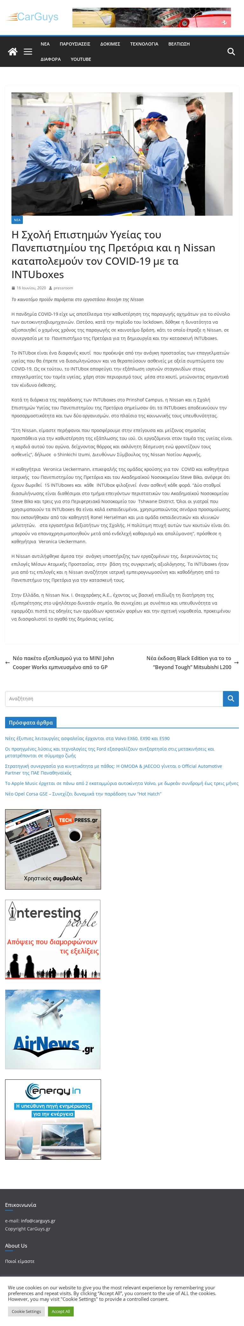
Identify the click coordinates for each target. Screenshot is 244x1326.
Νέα (45, 44)
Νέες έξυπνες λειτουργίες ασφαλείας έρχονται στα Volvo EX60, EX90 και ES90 (87, 738)
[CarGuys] (12, 51)
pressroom (63, 288)
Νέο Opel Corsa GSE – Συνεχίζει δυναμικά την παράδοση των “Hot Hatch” (83, 794)
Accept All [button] (61, 1311)
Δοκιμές (110, 44)
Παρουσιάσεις (75, 44)
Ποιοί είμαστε (20, 1261)
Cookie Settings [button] (26, 1311)
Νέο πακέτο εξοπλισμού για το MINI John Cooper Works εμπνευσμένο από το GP (63, 663)
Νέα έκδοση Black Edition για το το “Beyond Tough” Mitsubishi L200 (188, 663)
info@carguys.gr (38, 1221)
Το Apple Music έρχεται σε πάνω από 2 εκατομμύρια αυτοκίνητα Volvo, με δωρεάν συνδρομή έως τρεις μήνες (122, 783)
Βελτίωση (179, 44)
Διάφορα (51, 59)
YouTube (81, 59)
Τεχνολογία (144, 44)
